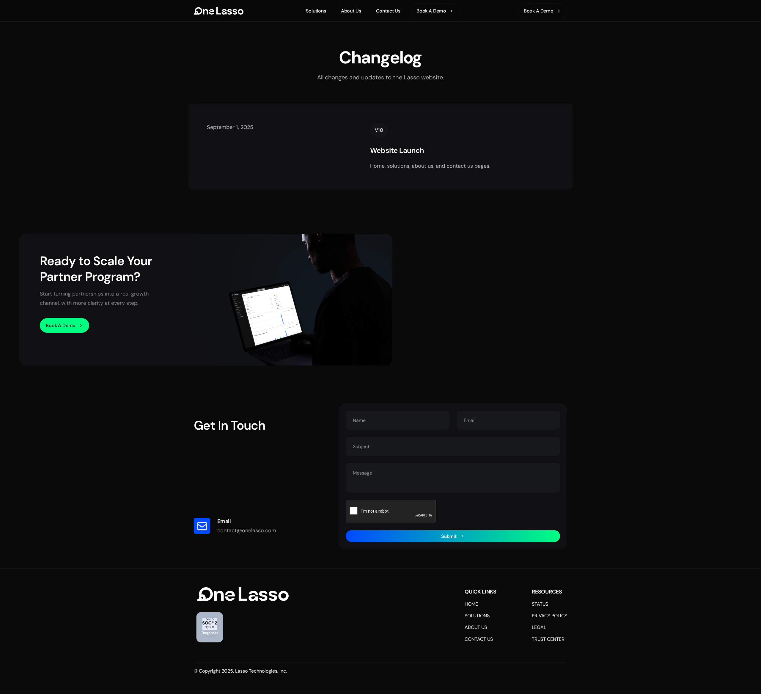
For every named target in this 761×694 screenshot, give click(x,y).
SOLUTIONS (477, 616)
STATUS (540, 604)
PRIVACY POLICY (549, 616)
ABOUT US (476, 627)
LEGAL (539, 627)
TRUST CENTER (548, 639)
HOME (471, 604)
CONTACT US (479, 639)
